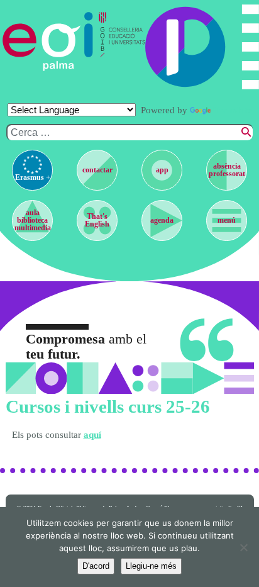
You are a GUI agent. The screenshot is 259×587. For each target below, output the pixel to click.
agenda (162, 220)
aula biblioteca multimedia (32, 220)
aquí (92, 435)
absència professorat (227, 170)
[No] (243, 547)
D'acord (95, 566)
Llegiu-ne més (151, 566)
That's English (97, 220)
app (162, 169)
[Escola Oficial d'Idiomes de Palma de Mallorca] (48, 41)
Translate (232, 110)
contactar (97, 169)
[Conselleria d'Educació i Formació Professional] (119, 41)
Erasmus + (32, 177)
